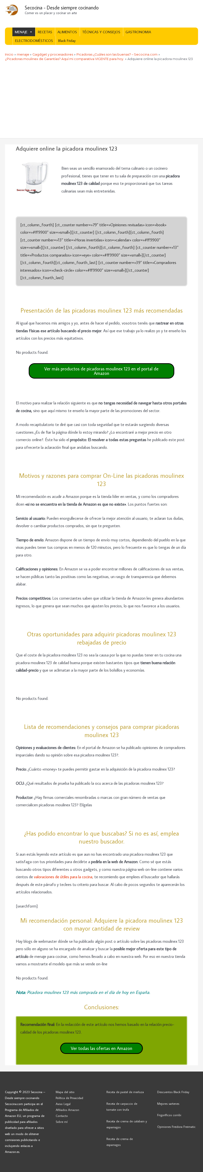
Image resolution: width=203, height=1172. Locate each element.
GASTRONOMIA (138, 32)
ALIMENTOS (67, 32)
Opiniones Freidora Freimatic (176, 1127)
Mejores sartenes (168, 1104)
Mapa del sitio (65, 1092)
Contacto (62, 1116)
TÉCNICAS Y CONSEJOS (101, 32)
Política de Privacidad (69, 1098)
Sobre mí (62, 1122)
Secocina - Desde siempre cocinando (62, 7)
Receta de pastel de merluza (125, 1092)
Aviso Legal (63, 1104)
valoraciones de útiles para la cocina (63, 876)
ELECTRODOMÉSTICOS (34, 40)
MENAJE (21, 32)
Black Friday (67, 40)
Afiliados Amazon (67, 1110)
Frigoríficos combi (169, 1115)
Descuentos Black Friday (173, 1092)
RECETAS (45, 32)
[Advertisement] (101, 101)
